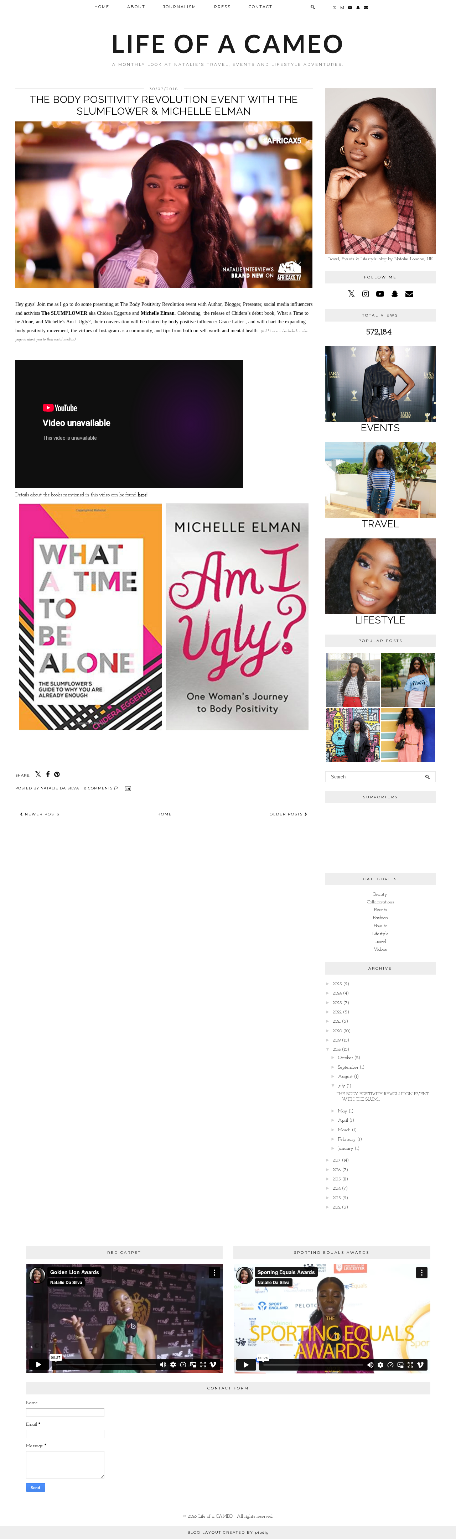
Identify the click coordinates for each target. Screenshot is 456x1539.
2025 (337, 984)
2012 (337, 1207)
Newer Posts (41, 814)
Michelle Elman (158, 313)
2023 (337, 1003)
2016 (337, 1170)
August (345, 1076)
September (348, 1067)
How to (380, 926)
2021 (337, 1021)
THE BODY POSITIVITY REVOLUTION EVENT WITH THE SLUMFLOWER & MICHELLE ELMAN (164, 105)
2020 (337, 1031)
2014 (337, 1188)
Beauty (380, 894)
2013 (337, 1198)
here (142, 495)
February (347, 1139)
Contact (261, 6)
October (345, 1057)
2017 (337, 1160)
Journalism (179, 6)
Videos (380, 949)
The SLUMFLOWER (64, 313)
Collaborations (380, 902)
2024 (337, 993)
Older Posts (287, 814)
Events (380, 910)
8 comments (99, 788)
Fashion (380, 917)
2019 (337, 1040)
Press (222, 6)
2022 (337, 1012)
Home (101, 6)
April (343, 1120)
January (345, 1148)
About (136, 6)
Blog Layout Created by (228, 1532)
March (344, 1130)
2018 (337, 1049)
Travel (380, 941)
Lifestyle (380, 934)
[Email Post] (127, 788)
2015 (337, 1179)
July (341, 1086)
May (342, 1111)
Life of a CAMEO (228, 43)
